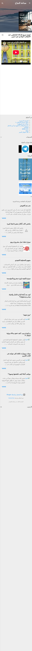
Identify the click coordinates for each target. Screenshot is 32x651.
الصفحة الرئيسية (23, 121)
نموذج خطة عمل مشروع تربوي (20, 242)
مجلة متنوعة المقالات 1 (21, 122)
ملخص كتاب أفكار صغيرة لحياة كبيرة (19, 224)
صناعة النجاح (20, 3)
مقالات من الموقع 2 (22, 124)
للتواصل (26, 127)
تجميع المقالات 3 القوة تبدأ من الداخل (17, 126)
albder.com (25, 129)
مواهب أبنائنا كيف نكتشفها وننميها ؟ (19, 374)
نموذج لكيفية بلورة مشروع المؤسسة (19, 278)
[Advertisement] (16, 427)
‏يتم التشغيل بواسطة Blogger (15, 394)
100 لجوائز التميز (23, 132)
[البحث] (2, 3)
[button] (2, 35)
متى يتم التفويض (25, 205)
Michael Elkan (12, 398)
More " (3, 218)
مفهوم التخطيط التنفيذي (23, 260)
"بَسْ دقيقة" (27, 315)
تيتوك (26, 130)
